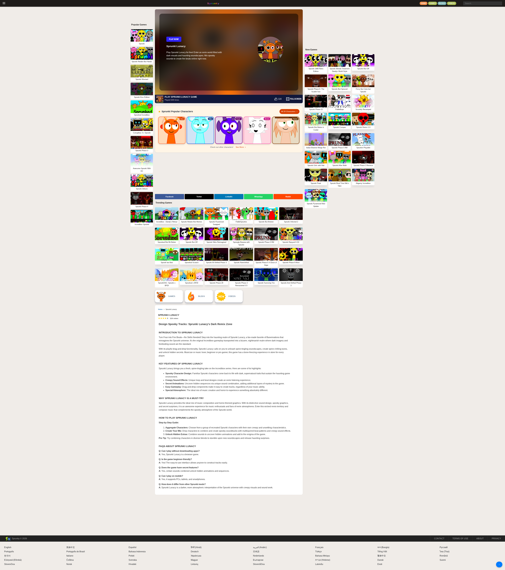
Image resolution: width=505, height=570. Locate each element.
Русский (444, 547)
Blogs (442, 3)
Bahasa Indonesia (137, 551)
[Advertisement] (229, 173)
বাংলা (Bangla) (383, 547)
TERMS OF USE (460, 538)
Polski (131, 556)
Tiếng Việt (382, 551)
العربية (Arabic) (260, 547)
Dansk (380, 560)
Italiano (69, 556)
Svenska (133, 560)
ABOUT (480, 538)
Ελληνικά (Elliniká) (13, 560)
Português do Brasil (75, 551)
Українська (196, 556)
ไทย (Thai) (444, 551)
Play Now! (174, 39)
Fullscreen (295, 99)
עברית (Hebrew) (322, 560)
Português (9, 551)
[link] (172, 130)
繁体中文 (381, 556)
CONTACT (439, 538)
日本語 (256, 551)
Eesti (379, 564)
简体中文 (70, 547)
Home (423, 3)
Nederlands (258, 556)
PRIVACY (496, 538)
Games (432, 3)
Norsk (69, 564)
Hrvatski (132, 564)
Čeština (70, 560)
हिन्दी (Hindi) (196, 547)
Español (132, 547)
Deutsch (195, 551)
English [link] (7, 547)
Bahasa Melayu (322, 556)
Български (258, 560)
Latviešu (319, 564)
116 (280, 99)
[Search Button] (460, 2)
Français (319, 547)
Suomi (443, 560)
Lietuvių (194, 564)
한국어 (7, 556)
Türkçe (318, 551)
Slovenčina (9, 564)
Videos (451, 3)
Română (444, 556)
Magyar (194, 560)
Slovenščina (259, 564)
